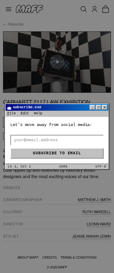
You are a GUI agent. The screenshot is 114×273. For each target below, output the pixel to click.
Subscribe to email (57, 153)
